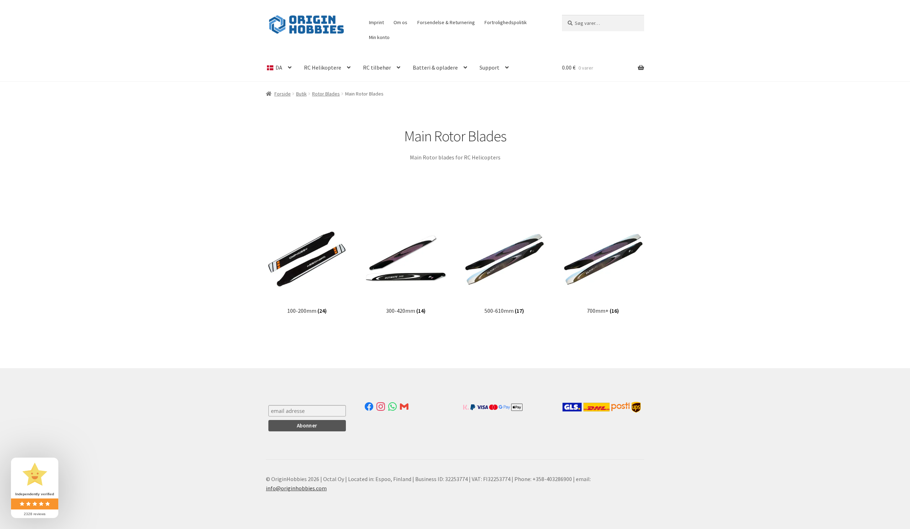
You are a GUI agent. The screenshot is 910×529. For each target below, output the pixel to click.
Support (489, 67)
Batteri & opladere (435, 67)
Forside (282, 94)
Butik (301, 94)
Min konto (379, 37)
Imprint (376, 22)
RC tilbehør (377, 67)
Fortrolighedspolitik (506, 22)
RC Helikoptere (322, 67)
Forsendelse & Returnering (446, 22)
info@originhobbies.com (296, 488)
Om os (400, 22)
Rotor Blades (326, 94)
